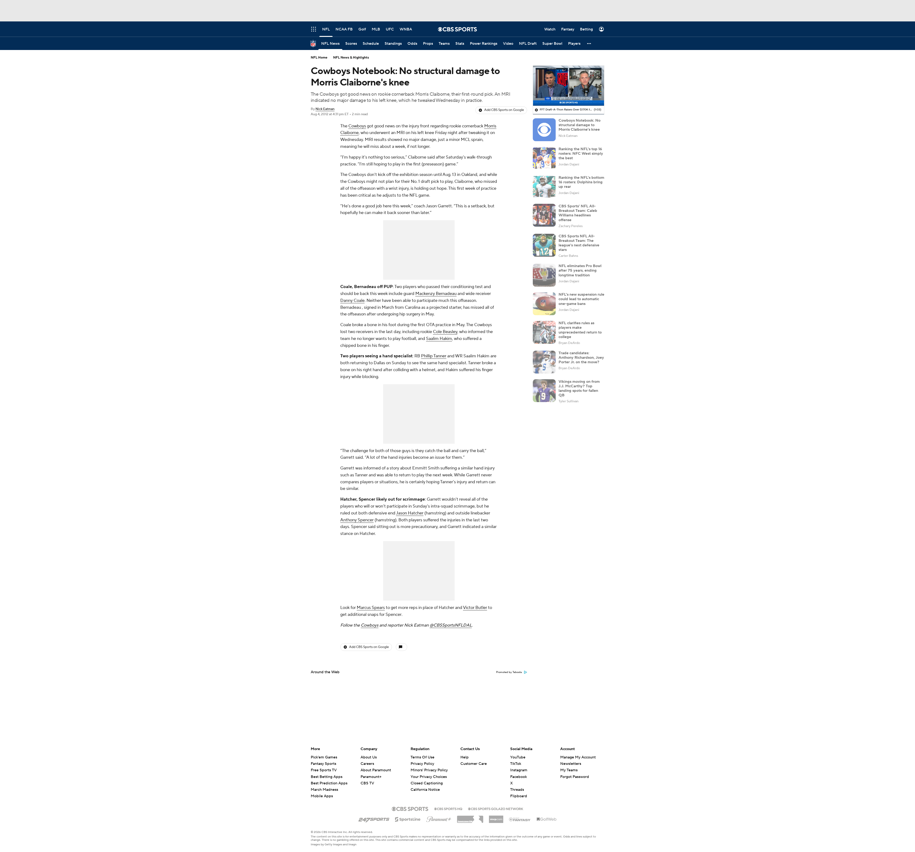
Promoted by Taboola (509, 672)
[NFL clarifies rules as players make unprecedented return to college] (544, 332)
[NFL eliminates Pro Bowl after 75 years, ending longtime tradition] (544, 275)
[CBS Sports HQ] (448, 808)
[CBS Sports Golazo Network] (495, 808)
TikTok (515, 763)
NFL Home (319, 57)
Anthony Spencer (357, 520)
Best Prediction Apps (329, 783)
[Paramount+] (438, 818)
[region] (568, 86)
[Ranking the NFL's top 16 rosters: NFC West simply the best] (544, 158)
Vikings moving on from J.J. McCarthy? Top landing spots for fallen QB (579, 388)
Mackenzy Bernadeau (436, 293)
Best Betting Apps (326, 776)
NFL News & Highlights (351, 57)
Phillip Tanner (433, 356)
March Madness (324, 789)
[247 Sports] (373, 818)
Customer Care (473, 763)
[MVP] (496, 817)
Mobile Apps (322, 796)
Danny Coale (352, 300)
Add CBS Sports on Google (504, 110)
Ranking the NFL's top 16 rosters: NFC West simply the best (581, 153)
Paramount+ (371, 776)
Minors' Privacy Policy (429, 770)
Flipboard (518, 796)
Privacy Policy (422, 763)
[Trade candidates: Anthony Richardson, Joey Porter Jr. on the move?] (544, 362)
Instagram (518, 770)
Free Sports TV (324, 770)
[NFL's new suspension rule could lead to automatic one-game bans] (544, 303)
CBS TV (367, 783)
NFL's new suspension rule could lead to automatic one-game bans (581, 299)
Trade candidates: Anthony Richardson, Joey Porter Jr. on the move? (581, 357)
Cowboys (357, 126)
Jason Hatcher (409, 513)
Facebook (518, 776)
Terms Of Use (422, 757)
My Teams (569, 770)
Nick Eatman (325, 109)
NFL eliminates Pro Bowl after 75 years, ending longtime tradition (580, 270)
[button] (589, 43)
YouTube (517, 757)
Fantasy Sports (323, 763)
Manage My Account (578, 757)
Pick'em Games (324, 757)
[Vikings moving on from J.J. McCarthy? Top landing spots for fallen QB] (544, 390)
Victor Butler (475, 607)
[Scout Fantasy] (520, 819)
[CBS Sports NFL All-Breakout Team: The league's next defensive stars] (544, 245)
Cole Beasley (445, 331)
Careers (367, 763)
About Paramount (376, 770)
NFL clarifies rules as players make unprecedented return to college (580, 330)
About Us (369, 757)
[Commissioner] (470, 817)
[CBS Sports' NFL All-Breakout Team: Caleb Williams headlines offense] (544, 215)
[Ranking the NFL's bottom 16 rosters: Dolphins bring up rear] (544, 186)
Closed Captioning (427, 778)
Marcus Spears (371, 607)
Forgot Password (574, 776)
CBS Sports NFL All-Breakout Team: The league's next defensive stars (579, 243)
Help (464, 757)
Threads (517, 789)
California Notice (425, 785)
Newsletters (570, 763)
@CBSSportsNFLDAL (451, 625)
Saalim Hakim (439, 338)
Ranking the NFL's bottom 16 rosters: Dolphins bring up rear (581, 182)
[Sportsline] (408, 818)
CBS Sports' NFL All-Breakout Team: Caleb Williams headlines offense (578, 213)
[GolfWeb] (547, 819)
